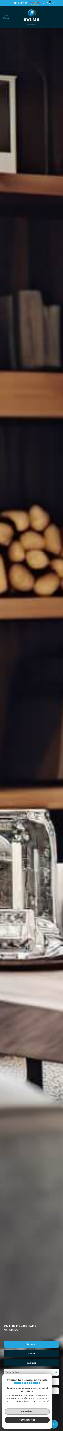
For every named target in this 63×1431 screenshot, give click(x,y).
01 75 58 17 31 (20, 3)
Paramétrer (27, 1411)
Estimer (31, 1362)
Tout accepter (27, 1419)
